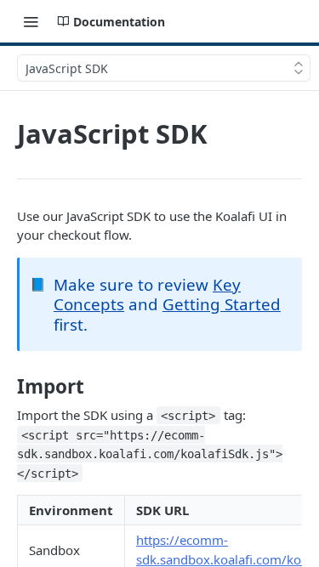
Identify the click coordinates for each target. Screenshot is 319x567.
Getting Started (221, 304)
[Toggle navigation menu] (30, 21)
